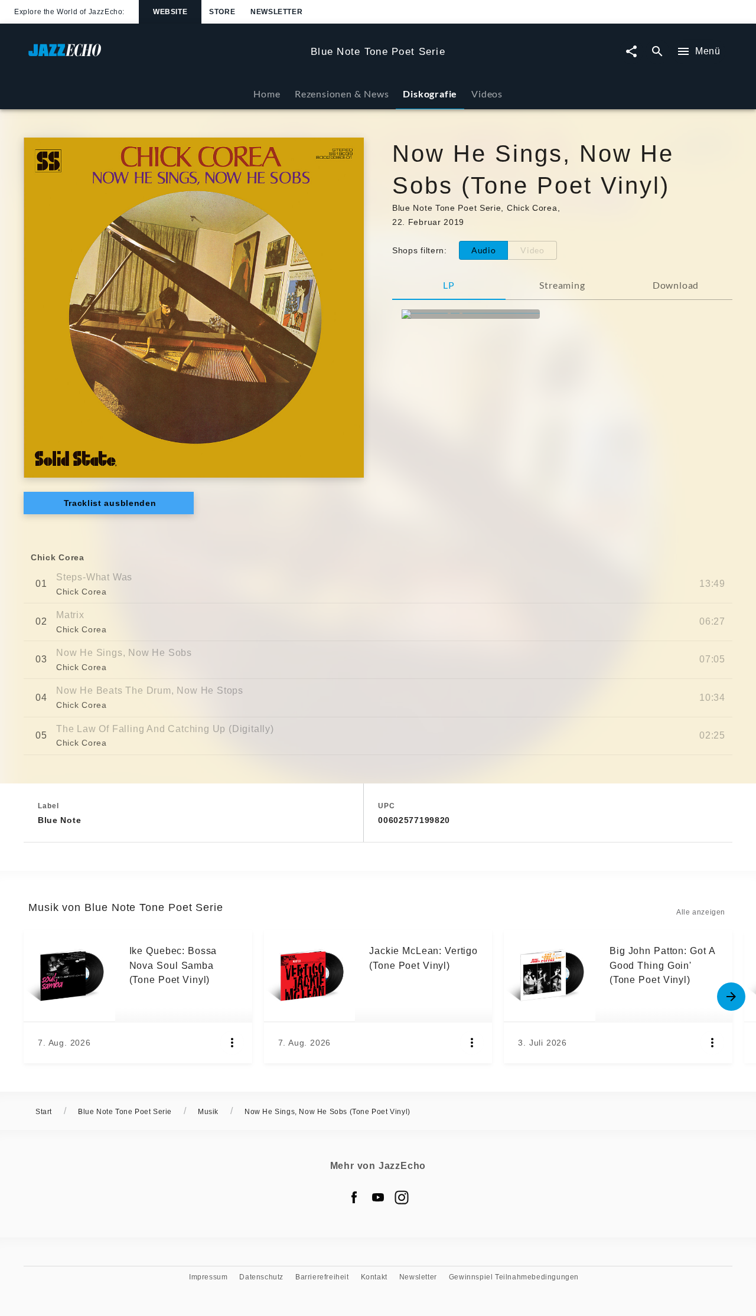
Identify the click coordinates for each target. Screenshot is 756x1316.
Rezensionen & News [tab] (342, 93)
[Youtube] (378, 1197)
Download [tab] (676, 284)
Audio (483, 250)
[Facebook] (354, 1197)
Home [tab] (266, 93)
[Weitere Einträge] (731, 996)
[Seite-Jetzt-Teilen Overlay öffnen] (631, 52)
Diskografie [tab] (430, 93)
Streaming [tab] (562, 284)
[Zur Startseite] (164, 56)
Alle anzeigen (700, 912)
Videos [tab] (487, 93)
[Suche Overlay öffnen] (657, 52)
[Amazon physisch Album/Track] (471, 314)
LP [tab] (449, 284)
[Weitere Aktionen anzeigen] (232, 1042)
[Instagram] (401, 1197)
